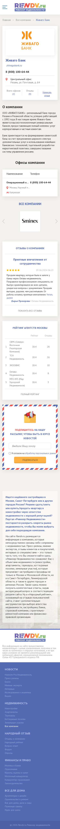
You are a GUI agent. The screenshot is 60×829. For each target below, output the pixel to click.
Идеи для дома (12, 810)
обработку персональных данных (41, 453)
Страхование (11, 769)
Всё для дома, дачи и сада (18, 802)
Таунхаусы (10, 715)
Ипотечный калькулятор (16, 776)
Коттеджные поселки (15, 719)
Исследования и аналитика (18, 692)
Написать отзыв (47, 94)
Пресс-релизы (12, 678)
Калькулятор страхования (17, 779)
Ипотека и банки (13, 765)
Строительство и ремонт (16, 799)
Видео (8, 696)
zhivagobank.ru (14, 65)
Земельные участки (14, 722)
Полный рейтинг (30, 394)
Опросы (8, 753)
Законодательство (14, 783)
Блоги (7, 681)
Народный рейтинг (14, 742)
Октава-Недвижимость (42, 301)
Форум (8, 749)
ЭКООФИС (15, 365)
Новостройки (11, 708)
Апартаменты (11, 712)
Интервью (9, 688)
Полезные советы (13, 806)
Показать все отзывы (30, 310)
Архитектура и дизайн (15, 795)
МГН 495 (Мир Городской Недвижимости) (17, 382)
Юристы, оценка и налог (16, 772)
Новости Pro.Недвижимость (18, 674)
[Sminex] (30, 221)
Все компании (11, 726)
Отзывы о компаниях (15, 738)
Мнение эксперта (13, 685)
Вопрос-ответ (11, 745)
